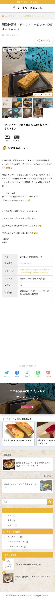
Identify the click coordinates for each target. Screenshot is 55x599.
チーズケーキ (9, 418)
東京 (19, 418)
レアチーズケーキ (17, 546)
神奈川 (12, 525)
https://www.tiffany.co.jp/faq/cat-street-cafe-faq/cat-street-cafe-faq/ (35, 271)
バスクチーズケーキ (18, 541)
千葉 (11, 515)
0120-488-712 (26, 263)
